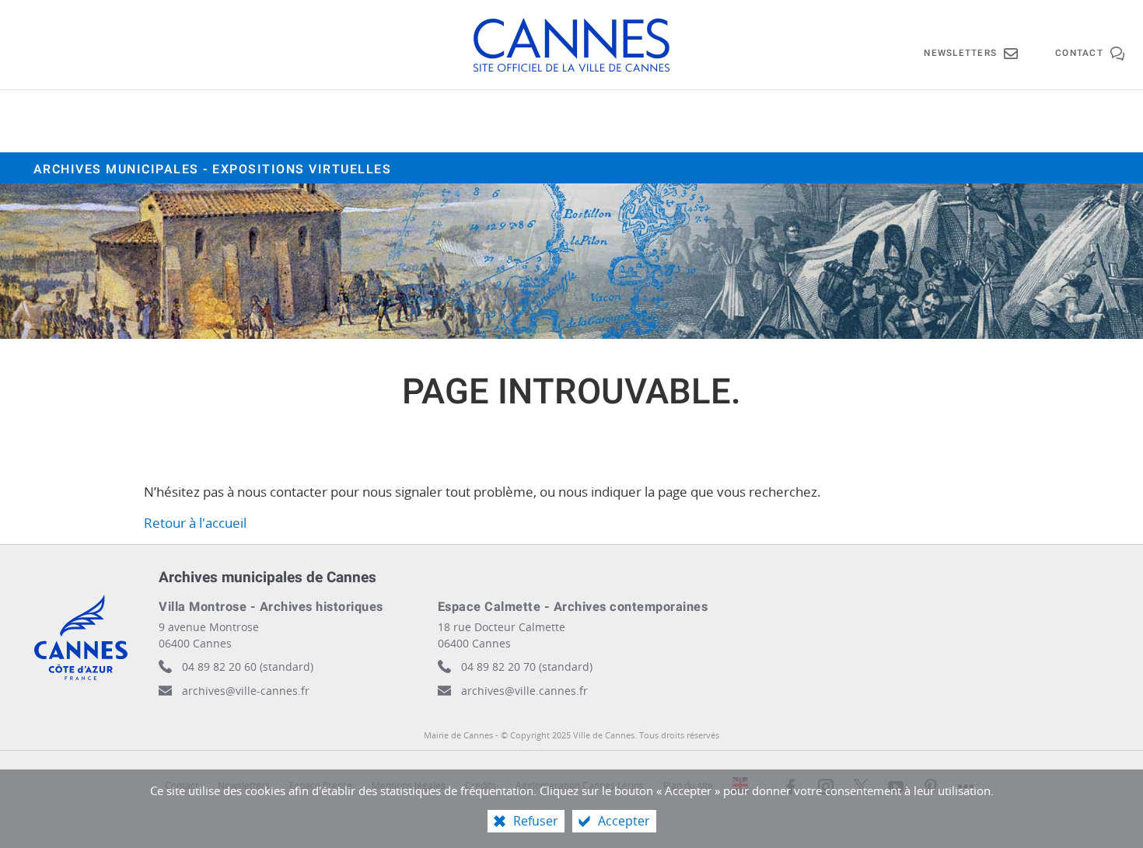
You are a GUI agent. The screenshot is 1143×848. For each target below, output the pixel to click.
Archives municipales (212, 169)
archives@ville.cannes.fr (524, 690)
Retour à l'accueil (195, 523)
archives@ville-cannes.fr (245, 690)
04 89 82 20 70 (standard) (526, 666)
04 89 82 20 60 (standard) (247, 666)
